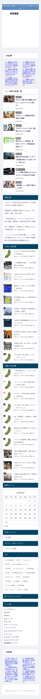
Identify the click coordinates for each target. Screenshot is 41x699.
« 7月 (6, 526)
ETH (8, 564)
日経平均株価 (31, 573)
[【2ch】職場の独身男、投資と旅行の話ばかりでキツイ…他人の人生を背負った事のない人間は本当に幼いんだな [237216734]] (8, 454)
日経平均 (26, 577)
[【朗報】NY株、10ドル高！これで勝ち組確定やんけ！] (8, 346)
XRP (8, 573)
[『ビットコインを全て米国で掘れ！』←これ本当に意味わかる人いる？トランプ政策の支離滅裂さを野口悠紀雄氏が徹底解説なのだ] (8, 385)
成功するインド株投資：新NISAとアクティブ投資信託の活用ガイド (25, 143)
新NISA (26, 581)
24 (6, 518)
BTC (19, 560)
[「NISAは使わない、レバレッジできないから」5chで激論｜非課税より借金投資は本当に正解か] (8, 373)
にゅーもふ (8, 634)
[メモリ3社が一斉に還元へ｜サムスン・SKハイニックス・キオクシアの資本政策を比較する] (8, 357)
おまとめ (7, 621)
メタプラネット (19, 568)
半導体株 (21, 585)
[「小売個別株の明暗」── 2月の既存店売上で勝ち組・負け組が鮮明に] (8, 265)
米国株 (17, 581)
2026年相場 (10, 560)
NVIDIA (9, 581)
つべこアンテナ (10, 628)
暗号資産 (31, 568)
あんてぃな (8, 618)
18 (11, 514)
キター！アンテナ (10, 625)
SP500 (9, 568)
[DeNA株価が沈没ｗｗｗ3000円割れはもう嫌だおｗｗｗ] (8, 300)
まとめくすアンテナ (11, 640)
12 (16, 510)
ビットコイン (10, 589)
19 (16, 514)
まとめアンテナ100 (11, 637)
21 (25, 514)
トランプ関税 (10, 585)
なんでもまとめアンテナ (13, 631)
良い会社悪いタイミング (21, 564)
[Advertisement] (20, 33)
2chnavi (7, 612)
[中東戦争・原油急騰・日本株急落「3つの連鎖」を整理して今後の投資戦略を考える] (8, 311)
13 (20, 510)
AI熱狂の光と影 (18, 573)
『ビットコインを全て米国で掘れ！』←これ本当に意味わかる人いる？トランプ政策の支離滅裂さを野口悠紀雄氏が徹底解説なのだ (19, 237)
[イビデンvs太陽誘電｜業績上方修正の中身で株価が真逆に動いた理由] (8, 442)
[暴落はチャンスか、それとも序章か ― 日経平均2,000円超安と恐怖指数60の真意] (8, 288)
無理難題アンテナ (10, 643)
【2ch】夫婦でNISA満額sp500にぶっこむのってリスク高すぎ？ (26, 102)
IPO (19, 577)
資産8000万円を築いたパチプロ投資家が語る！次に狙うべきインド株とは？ (26, 159)
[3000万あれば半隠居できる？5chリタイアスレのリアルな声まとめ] (8, 431)
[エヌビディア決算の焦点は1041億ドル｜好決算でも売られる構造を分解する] (8, 254)
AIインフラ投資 (23, 589)
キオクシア (10, 577)
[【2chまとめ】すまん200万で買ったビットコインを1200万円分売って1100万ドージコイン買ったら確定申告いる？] (8, 277)
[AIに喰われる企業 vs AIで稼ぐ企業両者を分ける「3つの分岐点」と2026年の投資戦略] (8, 334)
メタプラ (27, 560)
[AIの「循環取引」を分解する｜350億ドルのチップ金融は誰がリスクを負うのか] (8, 419)
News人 (7, 615)
